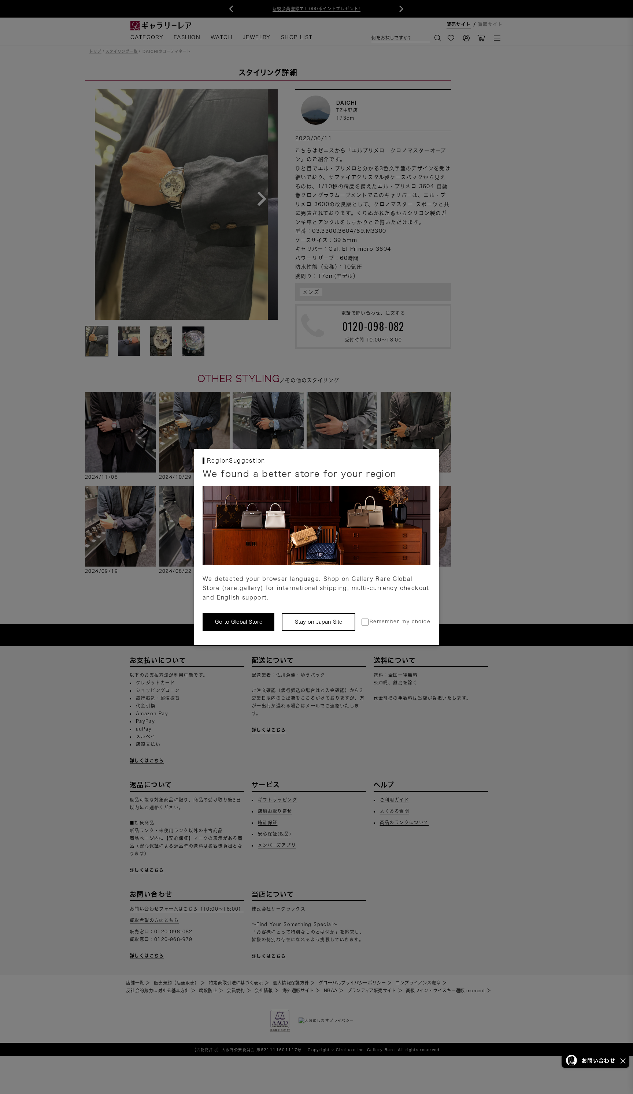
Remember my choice (400, 621)
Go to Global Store (238, 621)
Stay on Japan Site (318, 621)
